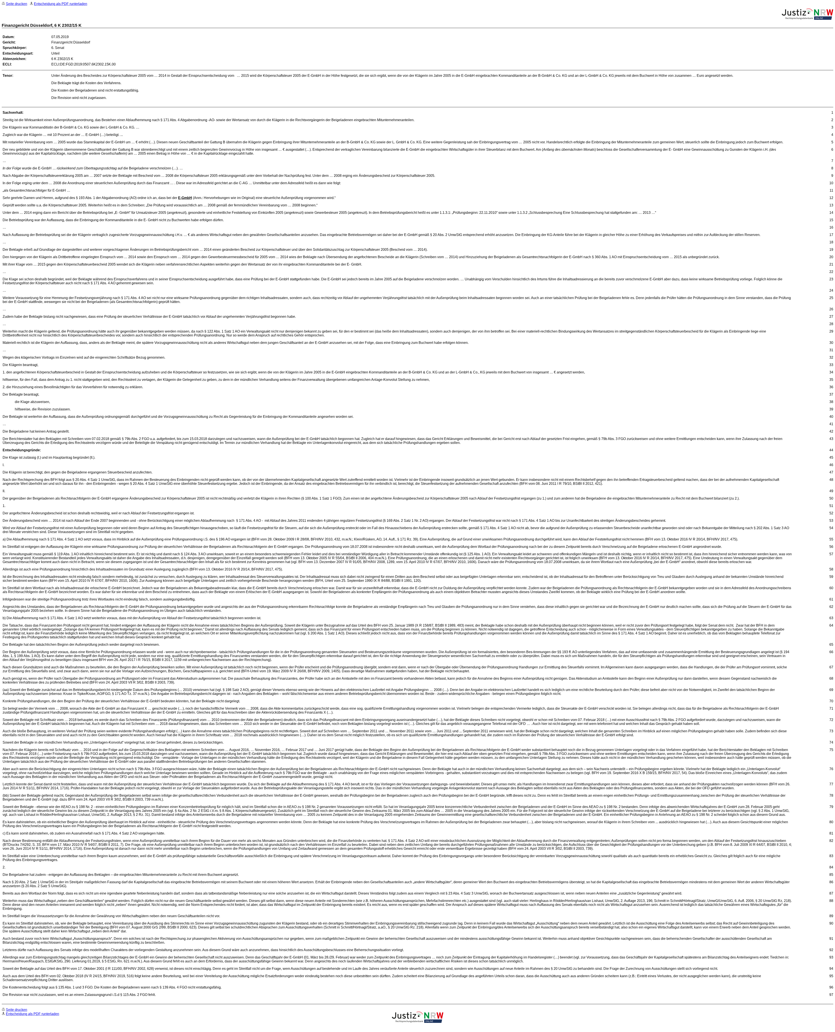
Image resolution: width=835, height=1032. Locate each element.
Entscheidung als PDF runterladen (60, 4)
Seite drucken (16, 4)
